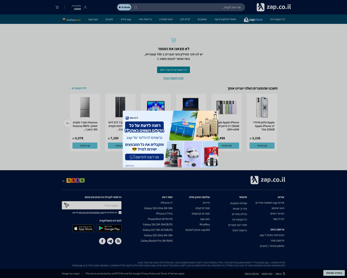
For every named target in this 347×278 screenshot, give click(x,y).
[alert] (173, 139)
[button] (216, 112)
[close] (216, 112)
